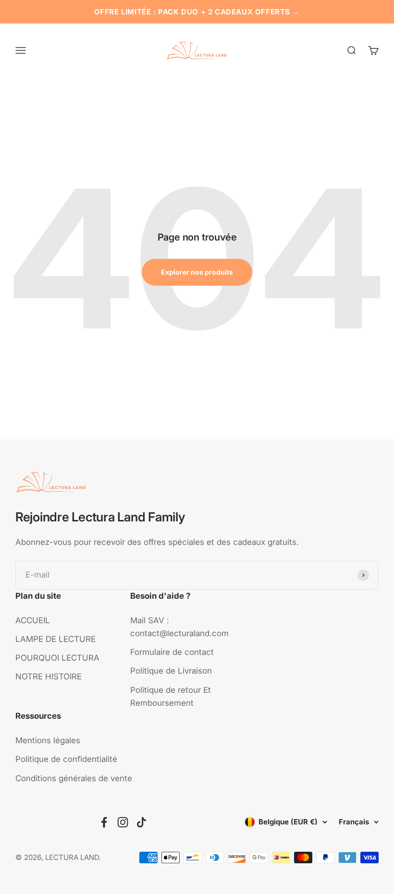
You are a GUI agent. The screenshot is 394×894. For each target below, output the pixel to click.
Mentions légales (47, 740)
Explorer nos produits (197, 272)
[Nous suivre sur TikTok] (141, 822)
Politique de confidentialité (66, 759)
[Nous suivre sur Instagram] (122, 822)
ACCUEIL (32, 620)
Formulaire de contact (172, 652)
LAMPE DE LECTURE (55, 639)
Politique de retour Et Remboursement (170, 696)
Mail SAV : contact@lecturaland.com (179, 627)
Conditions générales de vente (73, 778)
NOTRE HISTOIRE (48, 676)
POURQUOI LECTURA (57, 658)
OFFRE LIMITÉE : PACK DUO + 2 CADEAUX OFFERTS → (197, 11)
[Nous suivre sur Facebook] (104, 822)
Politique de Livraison (171, 671)
